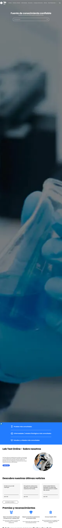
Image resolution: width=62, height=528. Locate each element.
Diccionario (30, 2)
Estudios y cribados (16, 2)
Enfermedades (24, 2)
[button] (52, 2)
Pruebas (10, 2)
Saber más (6, 465)
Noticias (45, 2)
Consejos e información (38, 2)
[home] (1, 2)
